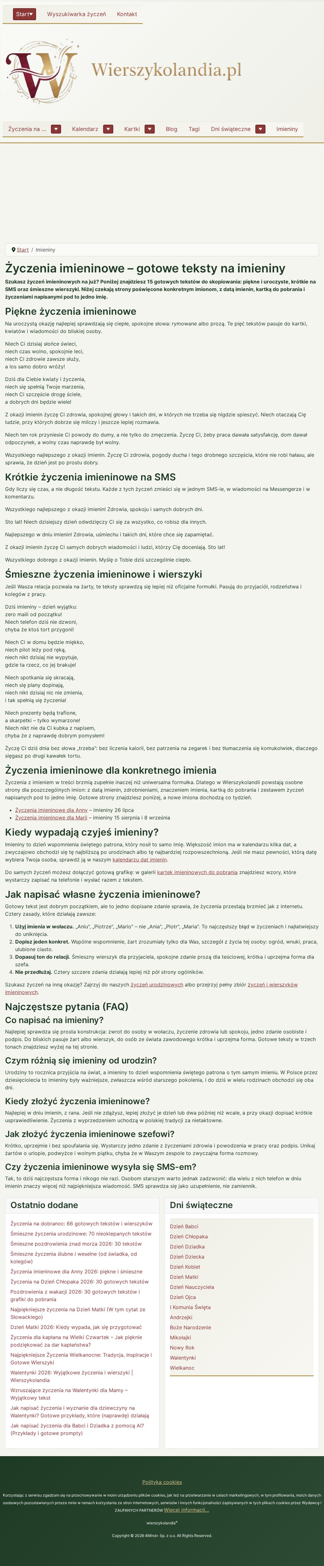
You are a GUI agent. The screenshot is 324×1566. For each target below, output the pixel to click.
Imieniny (287, 129)
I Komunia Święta (190, 1307)
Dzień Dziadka (187, 1246)
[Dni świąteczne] (260, 129)
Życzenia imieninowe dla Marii (51, 817)
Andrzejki (181, 1317)
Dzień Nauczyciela (192, 1287)
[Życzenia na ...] (56, 129)
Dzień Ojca (183, 1297)
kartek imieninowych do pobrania (197, 872)
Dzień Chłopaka (189, 1236)
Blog (172, 129)
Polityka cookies (162, 1482)
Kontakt (127, 14)
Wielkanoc (182, 1368)
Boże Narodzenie (190, 1327)
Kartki (132, 129)
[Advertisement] (162, 190)
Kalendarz (85, 129)
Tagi (194, 129)
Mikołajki (180, 1337)
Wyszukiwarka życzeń (76, 14)
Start (22, 14)
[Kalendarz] (108, 129)
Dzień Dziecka (187, 1256)
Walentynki (183, 1358)
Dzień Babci (184, 1226)
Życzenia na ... (27, 129)
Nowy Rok (182, 1347)
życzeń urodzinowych (157, 984)
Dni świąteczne (231, 129)
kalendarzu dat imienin (140, 859)
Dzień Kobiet (185, 1267)
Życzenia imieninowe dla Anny (51, 810)
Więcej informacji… (186, 1510)
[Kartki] (150, 129)
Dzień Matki (184, 1277)
